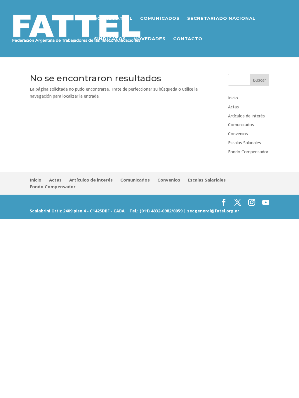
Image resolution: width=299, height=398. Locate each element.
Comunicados (160, 18)
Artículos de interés (246, 116)
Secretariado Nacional (221, 18)
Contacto (187, 39)
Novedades (149, 39)
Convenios (238, 133)
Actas (233, 107)
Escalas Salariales (244, 142)
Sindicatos (110, 39)
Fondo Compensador (248, 151)
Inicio (233, 98)
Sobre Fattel (113, 18)
